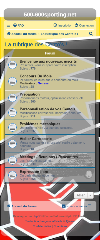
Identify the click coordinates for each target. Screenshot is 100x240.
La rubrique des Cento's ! (36, 44)
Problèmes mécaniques (40, 124)
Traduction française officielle (43, 221)
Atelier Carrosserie (36, 139)
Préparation (30, 94)
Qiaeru (70, 221)
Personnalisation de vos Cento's (47, 109)
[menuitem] (18, 25)
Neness (43, 83)
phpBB (37, 216)
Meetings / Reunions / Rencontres (49, 157)
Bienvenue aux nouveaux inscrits (48, 61)
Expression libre (34, 172)
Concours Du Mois (36, 76)
